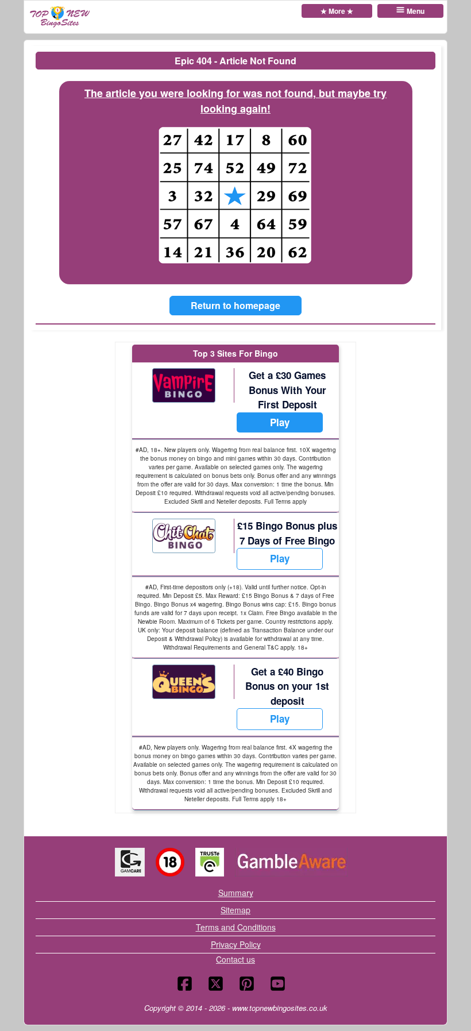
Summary (235, 892)
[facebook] (185, 984)
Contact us (235, 959)
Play (279, 422)
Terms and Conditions (236, 927)
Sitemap (235, 910)
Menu (415, 11)
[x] (216, 984)
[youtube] (278, 984)
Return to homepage (235, 305)
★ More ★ (337, 11)
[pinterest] (247, 984)
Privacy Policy (236, 944)
